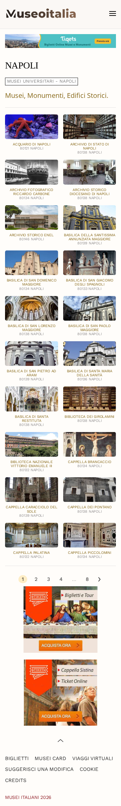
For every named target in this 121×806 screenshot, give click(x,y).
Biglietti (17, 758)
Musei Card (50, 758)
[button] (112, 13)
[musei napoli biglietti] (60, 41)
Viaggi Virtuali (92, 758)
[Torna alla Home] (41, 13)
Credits (16, 780)
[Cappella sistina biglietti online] (60, 692)
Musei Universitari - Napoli (41, 81)
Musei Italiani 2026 (28, 797)
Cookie (89, 769)
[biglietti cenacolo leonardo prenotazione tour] (60, 619)
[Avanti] (99, 579)
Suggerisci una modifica (39, 769)
